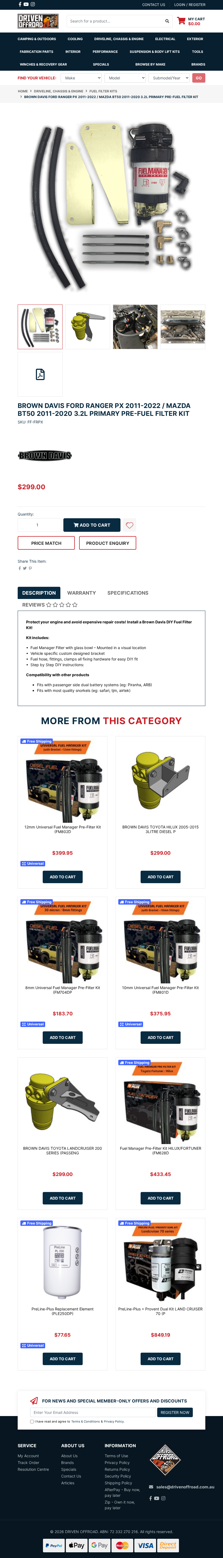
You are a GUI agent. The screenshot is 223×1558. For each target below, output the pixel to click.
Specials (101, 64)
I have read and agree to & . (80, 1421)
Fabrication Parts (36, 52)
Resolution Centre (33, 1469)
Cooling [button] (75, 39)
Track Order (28, 1462)
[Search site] (167, 21)
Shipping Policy (118, 1483)
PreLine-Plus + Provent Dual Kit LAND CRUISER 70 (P (160, 1311)
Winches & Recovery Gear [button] (43, 64)
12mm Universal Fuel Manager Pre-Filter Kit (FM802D (62, 829)
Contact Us (71, 1476)
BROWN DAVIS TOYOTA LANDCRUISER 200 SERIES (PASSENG (62, 1150)
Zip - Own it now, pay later (120, 1505)
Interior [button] (73, 52)
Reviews (34, 605)
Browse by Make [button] (150, 64)
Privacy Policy (114, 1421)
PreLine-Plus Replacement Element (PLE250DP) (63, 1311)
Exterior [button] (195, 39)
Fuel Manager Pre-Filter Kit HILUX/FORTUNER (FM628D (160, 1150)
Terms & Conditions (85, 1421)
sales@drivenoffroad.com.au (185, 1486)
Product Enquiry (107, 543)
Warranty (81, 593)
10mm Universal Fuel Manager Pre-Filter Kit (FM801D (160, 990)
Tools (197, 52)
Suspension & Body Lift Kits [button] (155, 52)
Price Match (46, 543)
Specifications (127, 593)
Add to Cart (95, 525)
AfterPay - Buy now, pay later (122, 1492)
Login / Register (189, 4)
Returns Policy (117, 1469)
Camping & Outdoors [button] (37, 39)
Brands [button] (198, 64)
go (199, 78)
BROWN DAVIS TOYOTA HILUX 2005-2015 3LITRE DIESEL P (160, 829)
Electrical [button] (165, 39)
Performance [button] (105, 52)
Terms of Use (116, 1455)
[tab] (39, 593)
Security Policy (118, 1476)
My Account (28, 1455)
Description (39, 593)
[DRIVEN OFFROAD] (38, 20)
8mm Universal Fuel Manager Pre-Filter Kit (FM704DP (62, 990)
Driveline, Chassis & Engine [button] (119, 39)
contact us (153, 4)
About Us (69, 1455)
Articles (67, 1483)
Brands (67, 1462)
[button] (129, 525)
